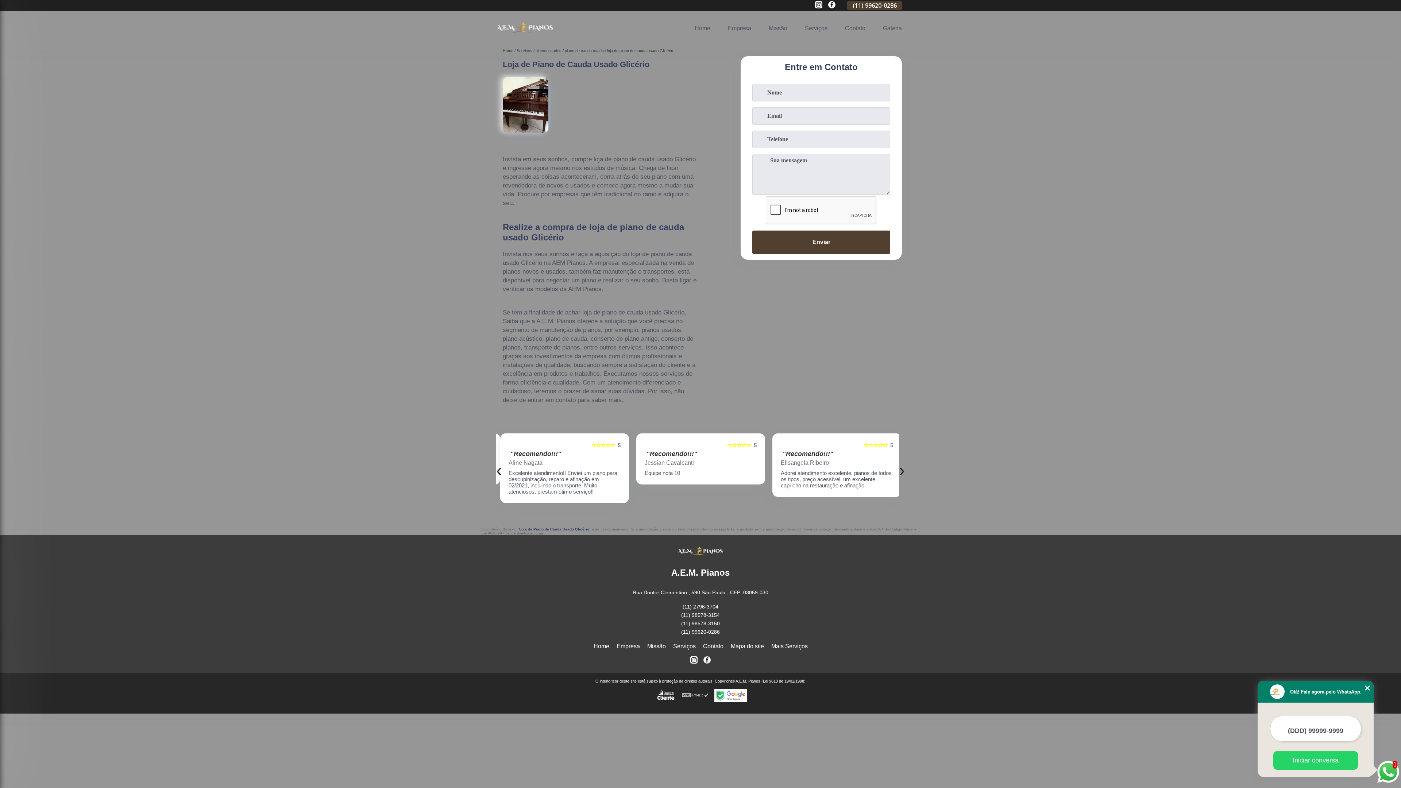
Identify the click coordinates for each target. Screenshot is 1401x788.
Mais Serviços (789, 646)
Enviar (821, 242)
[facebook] (831, 5)
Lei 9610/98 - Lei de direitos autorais (513, 533)
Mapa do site (747, 646)
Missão (778, 28)
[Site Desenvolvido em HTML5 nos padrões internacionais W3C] (695, 695)
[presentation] (499, 470)
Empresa (739, 28)
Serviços (816, 28)
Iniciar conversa (1316, 760)
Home (702, 28)
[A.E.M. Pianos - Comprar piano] (525, 37)
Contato (855, 28)
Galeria (892, 28)
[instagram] (818, 5)
